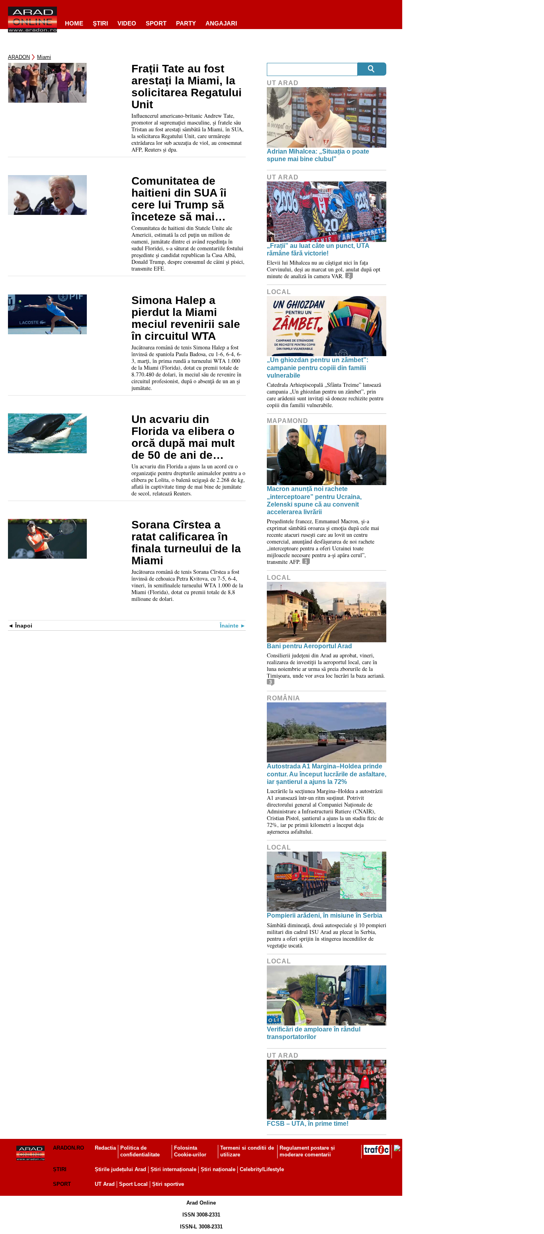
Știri (60, 1169)
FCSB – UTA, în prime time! (307, 1123)
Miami (44, 57)
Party (186, 23)
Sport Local (133, 1184)
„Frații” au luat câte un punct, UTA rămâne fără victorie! (318, 249)
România (283, 698)
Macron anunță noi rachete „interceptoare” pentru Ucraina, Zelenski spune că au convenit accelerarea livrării (314, 500)
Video (126, 23)
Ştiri (100, 23)
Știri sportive (168, 1184)
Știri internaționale (173, 1169)
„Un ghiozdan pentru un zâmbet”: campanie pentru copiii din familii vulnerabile (317, 367)
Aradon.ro (68, 1148)
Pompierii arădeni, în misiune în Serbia (324, 915)
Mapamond (287, 420)
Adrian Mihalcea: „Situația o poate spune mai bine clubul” (318, 155)
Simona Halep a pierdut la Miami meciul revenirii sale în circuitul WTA (185, 318)
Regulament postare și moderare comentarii (307, 1151)
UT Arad (283, 83)
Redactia (105, 1148)
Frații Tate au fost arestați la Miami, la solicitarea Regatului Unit (186, 87)
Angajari (221, 23)
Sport (156, 23)
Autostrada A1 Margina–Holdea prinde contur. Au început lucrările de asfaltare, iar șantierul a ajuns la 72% (326, 774)
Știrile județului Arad (120, 1169)
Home (74, 23)
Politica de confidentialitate (140, 1151)
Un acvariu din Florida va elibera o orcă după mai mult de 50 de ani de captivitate (183, 437)
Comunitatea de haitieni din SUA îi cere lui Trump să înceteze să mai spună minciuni (179, 199)
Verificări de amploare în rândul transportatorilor (313, 1033)
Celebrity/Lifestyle (262, 1169)
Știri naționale (218, 1169)
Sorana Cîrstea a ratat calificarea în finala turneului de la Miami (186, 543)
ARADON (19, 57)
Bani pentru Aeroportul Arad (309, 646)
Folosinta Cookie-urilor (190, 1151)
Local (279, 292)
